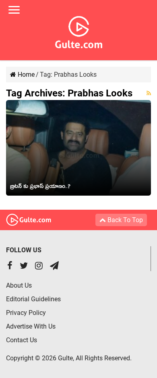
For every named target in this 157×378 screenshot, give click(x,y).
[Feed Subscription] (149, 93)
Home (25, 74)
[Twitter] (24, 266)
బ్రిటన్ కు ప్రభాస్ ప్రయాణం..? (40, 187)
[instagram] (39, 266)
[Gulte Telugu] (78, 30)
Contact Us (21, 340)
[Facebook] (10, 266)
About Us (19, 285)
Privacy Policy (26, 313)
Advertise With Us (31, 326)
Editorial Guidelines (33, 299)
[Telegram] (54, 266)
